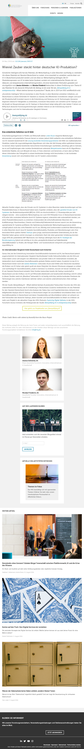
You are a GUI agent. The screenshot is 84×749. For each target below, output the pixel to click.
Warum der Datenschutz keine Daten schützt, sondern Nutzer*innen (28, 691)
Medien (60, 13)
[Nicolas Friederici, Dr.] (42, 379)
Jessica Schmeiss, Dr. (30, 360)
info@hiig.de (36, 330)
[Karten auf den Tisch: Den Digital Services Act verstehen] (42, 600)
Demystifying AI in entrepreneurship (58, 303)
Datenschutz (62, 745)
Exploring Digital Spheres (56, 300)
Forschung (45, 8)
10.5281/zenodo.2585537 (24, 61)
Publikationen (75, 8)
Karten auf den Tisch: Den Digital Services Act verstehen (24, 627)
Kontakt (77, 3)
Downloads (47, 745)
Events (53, 13)
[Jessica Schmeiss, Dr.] (42, 347)
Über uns (35, 8)
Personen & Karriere (59, 8)
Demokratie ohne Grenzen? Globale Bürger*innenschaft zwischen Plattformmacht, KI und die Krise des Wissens (41, 564)
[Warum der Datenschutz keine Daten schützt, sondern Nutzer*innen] (42, 664)
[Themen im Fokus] (42, 474)
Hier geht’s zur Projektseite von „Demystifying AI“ (42, 308)
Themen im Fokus (35, 486)
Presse (72, 3)
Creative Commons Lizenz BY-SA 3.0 (70, 747)
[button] (55, 732)
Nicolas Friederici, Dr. (30, 393)
